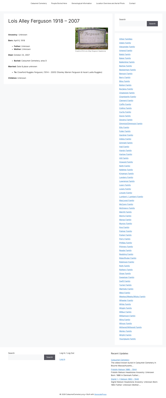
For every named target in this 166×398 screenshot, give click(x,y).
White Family (125, 304)
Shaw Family (125, 273)
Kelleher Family (126, 170)
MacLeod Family (126, 200)
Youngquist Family (127, 339)
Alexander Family (127, 47)
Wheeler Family (126, 300)
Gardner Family (126, 135)
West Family (124, 293)
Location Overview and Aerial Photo (110, 3)
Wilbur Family (125, 312)
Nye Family (124, 227)
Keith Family (124, 166)
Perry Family (124, 239)
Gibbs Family (125, 139)
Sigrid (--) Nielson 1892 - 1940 (125, 379)
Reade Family (125, 250)
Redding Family (126, 254)
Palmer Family (125, 231)
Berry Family (124, 77)
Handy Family (125, 150)
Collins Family (125, 108)
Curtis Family (125, 112)
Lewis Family (125, 189)
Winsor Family (125, 323)
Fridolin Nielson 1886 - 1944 (124, 369)
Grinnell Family (126, 143)
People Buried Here (59, 3)
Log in (62, 359)
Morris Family (125, 216)
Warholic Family (126, 289)
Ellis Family (124, 127)
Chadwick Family (127, 93)
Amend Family (125, 50)
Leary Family (125, 185)
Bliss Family (124, 81)
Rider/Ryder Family (127, 258)
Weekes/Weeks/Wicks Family (132, 296)
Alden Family (125, 43)
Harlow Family (125, 154)
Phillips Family (125, 243)
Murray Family (125, 223)
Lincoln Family (125, 193)
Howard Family (126, 162)
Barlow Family (125, 66)
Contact (132, 3)
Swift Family (124, 281)
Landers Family (126, 177)
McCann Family (126, 204)
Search (122, 19)
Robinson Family (126, 262)
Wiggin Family (125, 308)
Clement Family (126, 100)
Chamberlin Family (127, 97)
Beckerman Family (127, 70)
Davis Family (125, 116)
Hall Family (124, 147)
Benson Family (125, 73)
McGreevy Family (127, 208)
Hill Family (124, 158)
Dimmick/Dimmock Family (130, 123)
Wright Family (125, 335)
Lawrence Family (127, 181)
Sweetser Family (126, 277)
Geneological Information (82, 3)
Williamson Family (127, 316)
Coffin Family (125, 104)
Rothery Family (126, 270)
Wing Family (124, 320)
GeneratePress (100, 394)
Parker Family (125, 235)
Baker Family (125, 58)
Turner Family (125, 285)
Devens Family (125, 120)
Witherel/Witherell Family (130, 327)
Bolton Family (125, 85)
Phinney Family (126, 246)
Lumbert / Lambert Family (131, 196)
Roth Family (124, 266)
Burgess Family (126, 89)
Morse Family (125, 220)
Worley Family (125, 331)
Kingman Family (126, 173)
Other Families (125, 39)
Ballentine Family (127, 62)
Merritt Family (125, 212)
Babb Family (125, 54)
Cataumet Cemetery (39, 3)
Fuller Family (125, 131)
